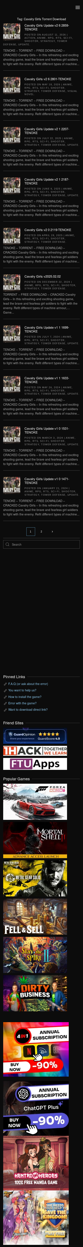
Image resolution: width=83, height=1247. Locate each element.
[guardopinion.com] (35, 735)
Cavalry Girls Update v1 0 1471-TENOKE (46, 481)
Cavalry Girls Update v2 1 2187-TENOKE (46, 181)
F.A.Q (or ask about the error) (28, 684)
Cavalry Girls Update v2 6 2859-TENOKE (46, 27)
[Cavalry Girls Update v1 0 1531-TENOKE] (11, 434)
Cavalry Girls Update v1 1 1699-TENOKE (46, 329)
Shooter (31, 41)
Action (29, 38)
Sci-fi (67, 38)
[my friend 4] (35, 763)
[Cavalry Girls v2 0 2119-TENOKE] (11, 236)
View (35, 800)
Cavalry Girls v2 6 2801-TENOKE (47, 79)
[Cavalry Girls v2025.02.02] (11, 282)
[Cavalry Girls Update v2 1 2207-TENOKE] (11, 135)
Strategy (47, 41)
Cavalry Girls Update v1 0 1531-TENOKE (46, 430)
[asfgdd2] (36, 1162)
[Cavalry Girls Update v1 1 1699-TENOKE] (11, 333)
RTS (59, 38)
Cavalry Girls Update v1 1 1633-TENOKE (46, 380)
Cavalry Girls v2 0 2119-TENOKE (47, 229)
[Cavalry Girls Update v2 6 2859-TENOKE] (11, 31)
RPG (51, 38)
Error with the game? (22, 703)
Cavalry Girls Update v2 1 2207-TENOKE (46, 131)
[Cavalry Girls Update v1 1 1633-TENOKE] (11, 384)
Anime (41, 38)
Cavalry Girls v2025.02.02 (42, 276)
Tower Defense (53, 91)
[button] (78, 7)
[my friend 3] (35, 750)
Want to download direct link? (28, 709)
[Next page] (52, 531)
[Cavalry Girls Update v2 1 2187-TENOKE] (11, 185)
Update (23, 44)
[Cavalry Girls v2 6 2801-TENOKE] (11, 85)
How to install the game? (25, 697)
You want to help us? (22, 690)
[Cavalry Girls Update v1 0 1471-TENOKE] (11, 485)
